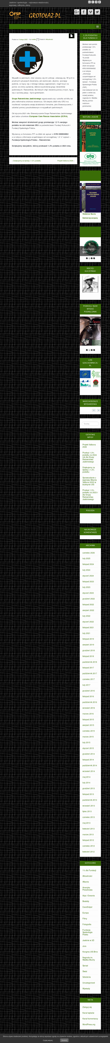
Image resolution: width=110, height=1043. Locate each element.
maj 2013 (86, 822)
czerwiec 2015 (88, 730)
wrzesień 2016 (88, 707)
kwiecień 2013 (88, 828)
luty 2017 (86, 685)
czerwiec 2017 (88, 679)
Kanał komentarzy (90, 1018)
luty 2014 (86, 782)
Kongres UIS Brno (90, 951)
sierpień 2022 (88, 610)
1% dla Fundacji (89, 870)
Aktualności (49, 39)
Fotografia (86, 924)
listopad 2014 (88, 759)
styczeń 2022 (88, 621)
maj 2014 (86, 777)
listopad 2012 (88, 840)
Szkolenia (86, 977)
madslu (33, 39)
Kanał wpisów (88, 1012)
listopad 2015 (88, 719)
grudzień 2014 (88, 753)
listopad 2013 (88, 794)
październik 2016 (89, 702)
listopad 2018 (88, 656)
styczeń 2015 (88, 748)
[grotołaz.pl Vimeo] (96, 2)
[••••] (90, 332)
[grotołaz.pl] (35, 15)
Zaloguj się (87, 1007)
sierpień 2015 (88, 725)
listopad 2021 (88, 627)
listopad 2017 (88, 667)
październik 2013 (89, 800)
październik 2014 (89, 765)
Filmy (84, 918)
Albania (85, 881)
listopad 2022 (88, 604)
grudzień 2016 (88, 690)
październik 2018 (89, 662)
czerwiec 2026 (88, 552)
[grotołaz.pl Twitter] (99, 2)
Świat (84, 971)
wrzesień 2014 (88, 771)
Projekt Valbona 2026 (65, 160)
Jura (84, 946)
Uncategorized (88, 982)
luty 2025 (86, 558)
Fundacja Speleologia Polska (87, 932)
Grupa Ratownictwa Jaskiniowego (26, 98)
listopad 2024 (88, 564)
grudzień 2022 (88, 598)
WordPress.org (88, 1024)
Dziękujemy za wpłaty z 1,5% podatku (27, 160)
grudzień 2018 (88, 650)
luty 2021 (86, 633)
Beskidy (85, 901)
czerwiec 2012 (88, 845)
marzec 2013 (88, 834)
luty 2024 (86, 570)
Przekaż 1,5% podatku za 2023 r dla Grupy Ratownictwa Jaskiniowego (90, 494)
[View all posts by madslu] (37, 39)
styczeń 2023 (88, 592)
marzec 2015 (88, 736)
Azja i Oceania (88, 895)
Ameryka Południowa (87, 888)
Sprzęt (85, 965)
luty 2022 (86, 615)
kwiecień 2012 (88, 851)
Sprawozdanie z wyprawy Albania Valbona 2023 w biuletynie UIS (89, 481)
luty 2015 (86, 742)
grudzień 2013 (88, 788)
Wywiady (86, 988)
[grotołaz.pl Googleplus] (89, 2)
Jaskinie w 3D (88, 940)
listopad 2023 (88, 581)
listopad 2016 (88, 696)
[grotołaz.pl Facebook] (92, 2)
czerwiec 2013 (88, 817)
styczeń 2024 (88, 575)
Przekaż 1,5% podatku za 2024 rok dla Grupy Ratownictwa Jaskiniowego (89, 457)
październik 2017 (89, 673)
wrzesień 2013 (88, 805)
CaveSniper (87, 907)
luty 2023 (86, 587)
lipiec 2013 (87, 811)
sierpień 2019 (88, 644)
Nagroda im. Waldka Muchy (88, 958)
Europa (85, 912)
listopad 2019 (88, 638)
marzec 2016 (88, 713)
